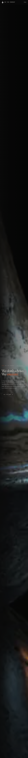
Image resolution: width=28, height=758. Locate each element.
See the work (7, 394)
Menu (25, 2)
